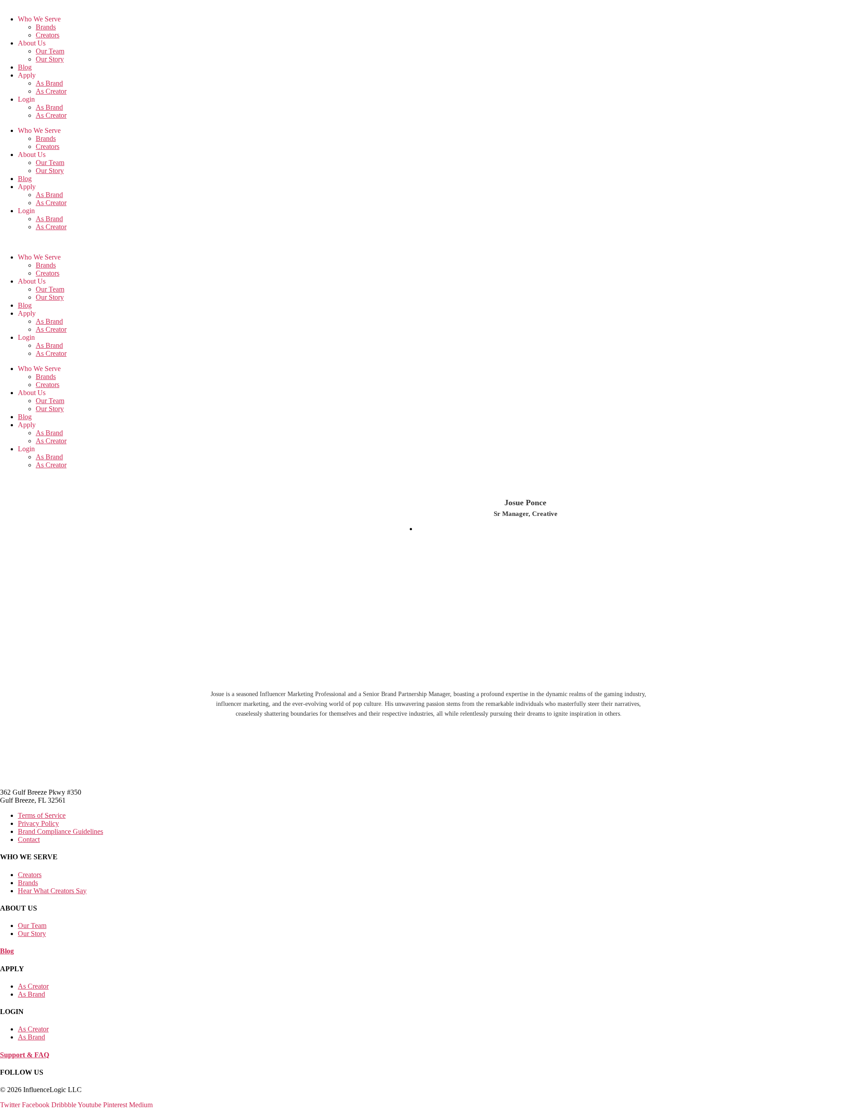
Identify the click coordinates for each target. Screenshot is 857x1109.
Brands (46, 27)
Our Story (50, 59)
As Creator (51, 91)
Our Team (50, 51)
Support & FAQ (24, 1055)
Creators (47, 35)
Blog (25, 67)
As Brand (49, 83)
